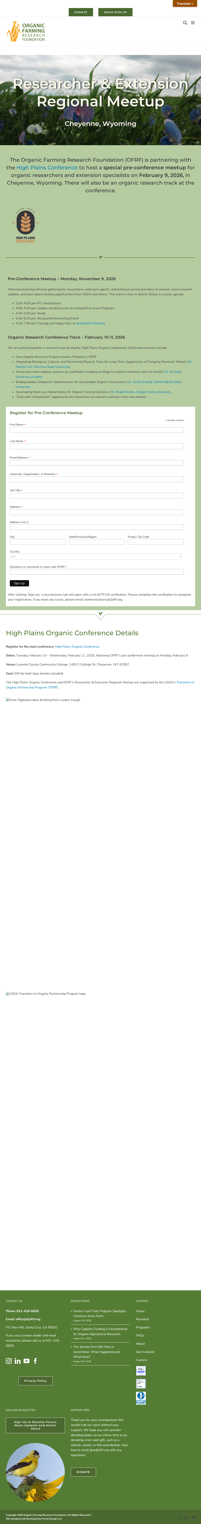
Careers (141, 1360)
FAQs (140, 1335)
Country (15, 551)
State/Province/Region (83, 536)
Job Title (16, 490)
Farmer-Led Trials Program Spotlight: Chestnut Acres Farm (99, 1313)
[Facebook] (35, 1361)
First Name (18, 425)
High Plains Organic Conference (77, 646)
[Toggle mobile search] (185, 23)
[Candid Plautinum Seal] (141, 1381)
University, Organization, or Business (34, 474)
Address (16, 507)
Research (142, 1319)
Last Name (18, 441)
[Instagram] (9, 1361)
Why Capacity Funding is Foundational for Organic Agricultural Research (100, 1331)
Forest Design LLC (52, 1518)
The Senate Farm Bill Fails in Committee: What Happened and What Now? (96, 1352)
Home (140, 1311)
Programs (143, 1327)
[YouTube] (26, 1361)
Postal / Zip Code (138, 536)
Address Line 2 (19, 522)
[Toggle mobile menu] (193, 23)
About (140, 1344)
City (12, 536)
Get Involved (145, 1352)
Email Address (20, 457)
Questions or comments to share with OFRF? (38, 566)
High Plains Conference (47, 167)
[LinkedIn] (18, 1361)
